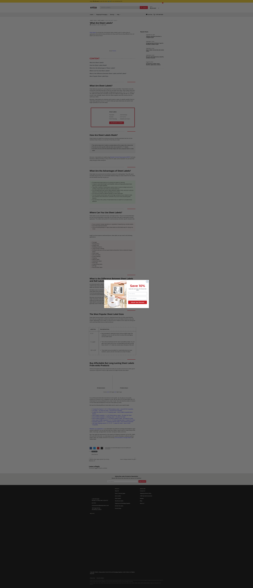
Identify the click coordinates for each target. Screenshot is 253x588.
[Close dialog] (147, 281)
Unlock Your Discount (137, 302)
